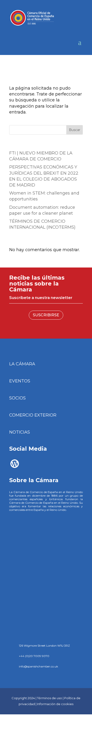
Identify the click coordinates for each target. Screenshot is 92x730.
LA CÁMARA (22, 364)
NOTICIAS (19, 432)
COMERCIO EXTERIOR (32, 415)
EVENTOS (19, 381)
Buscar (74, 130)
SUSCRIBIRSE (46, 315)
